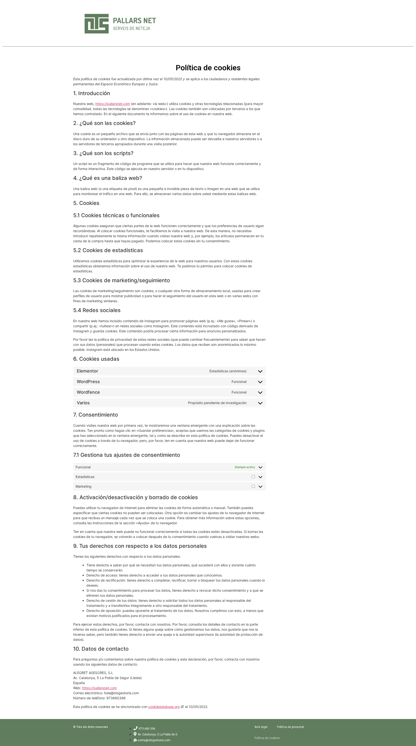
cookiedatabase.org (164, 707)
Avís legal (260, 727)
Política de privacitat (290, 727)
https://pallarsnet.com (112, 104)
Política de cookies (267, 738)
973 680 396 (147, 728)
